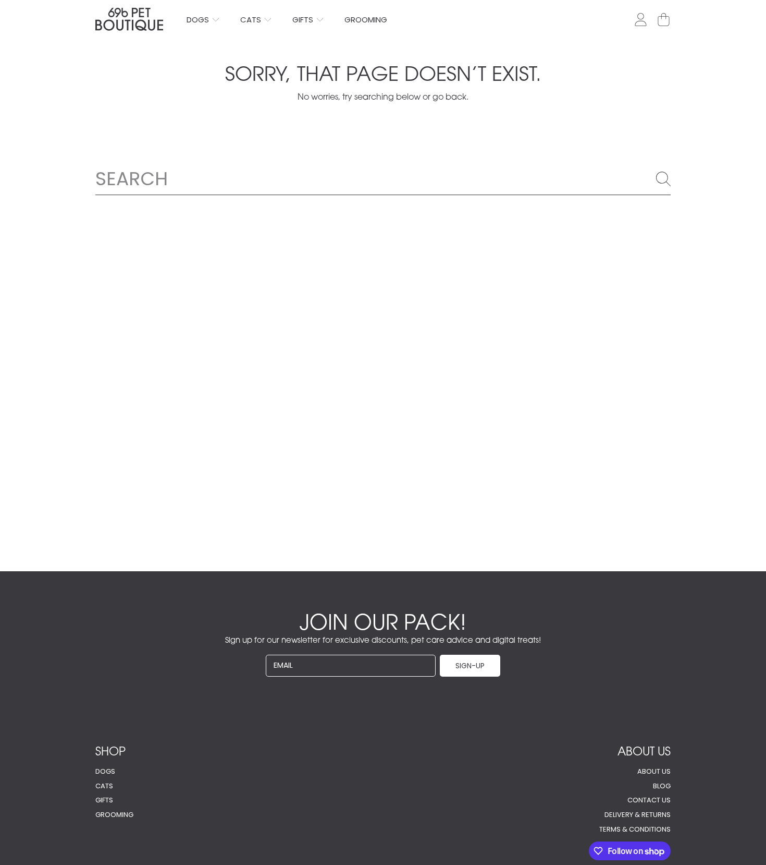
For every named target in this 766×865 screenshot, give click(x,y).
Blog (662, 786)
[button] (663, 19)
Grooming (114, 815)
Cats (251, 19)
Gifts (303, 19)
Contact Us (649, 800)
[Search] (663, 178)
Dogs (199, 19)
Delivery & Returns (637, 815)
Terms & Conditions (635, 829)
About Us (654, 771)
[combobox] (383, 178)
